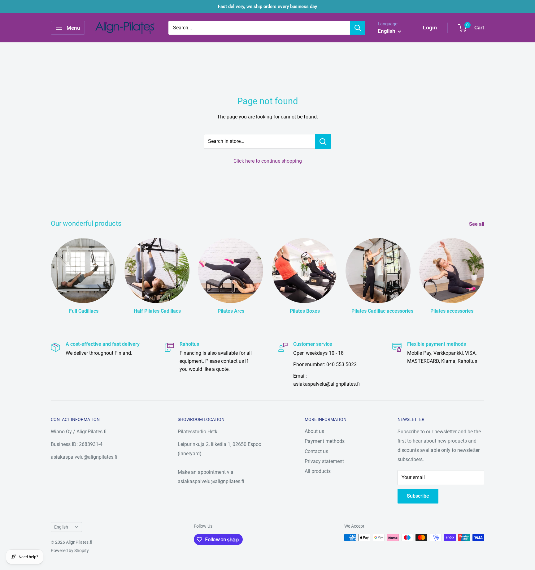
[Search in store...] (323, 141)
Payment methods (325, 441)
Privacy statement (324, 461)
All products (318, 471)
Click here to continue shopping (267, 161)
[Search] (357, 28)
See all (477, 224)
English (61, 527)
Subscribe (418, 496)
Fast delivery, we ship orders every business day (267, 6)
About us (314, 431)
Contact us (316, 451)
